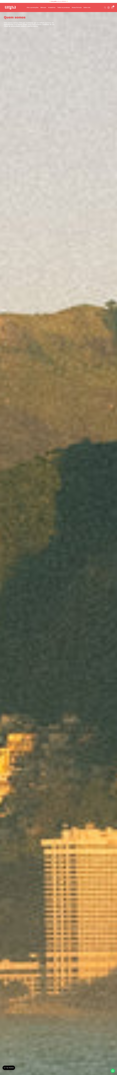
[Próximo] (72, 1)
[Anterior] (44, 1)
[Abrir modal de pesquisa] (105, 7)
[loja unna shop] (10, 7)
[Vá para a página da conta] (108, 7)
